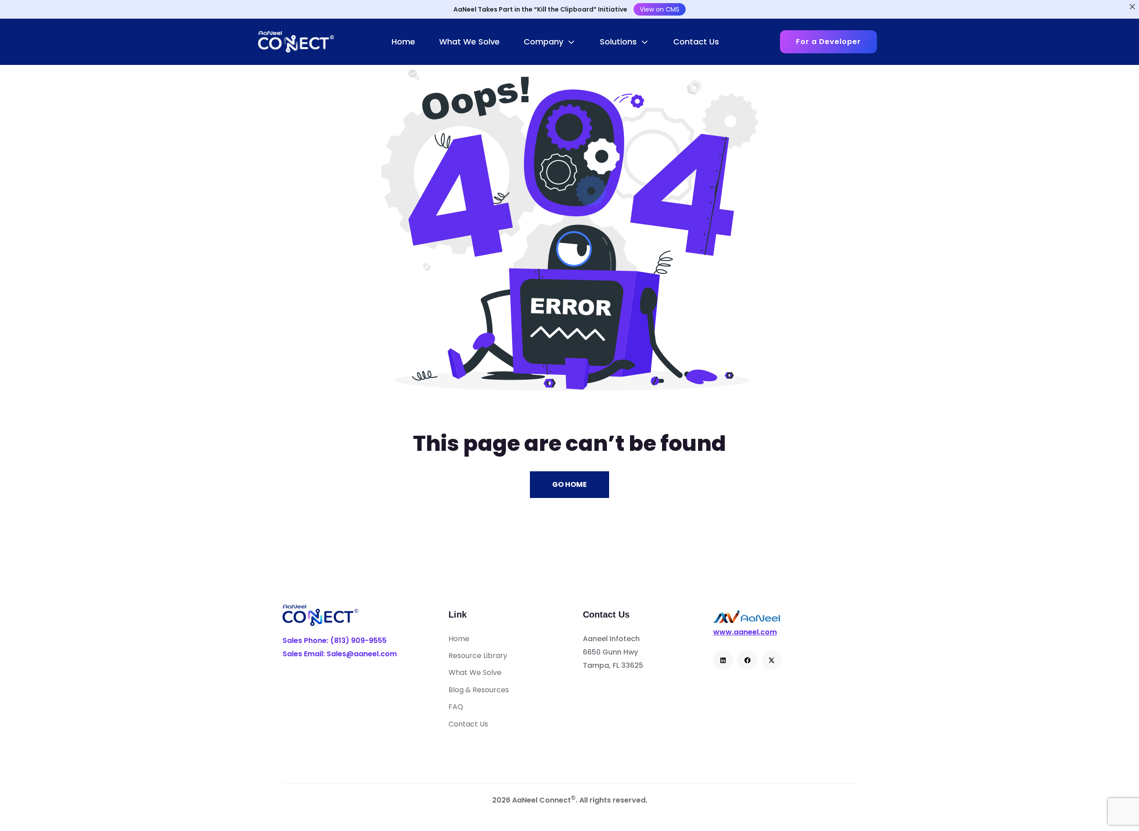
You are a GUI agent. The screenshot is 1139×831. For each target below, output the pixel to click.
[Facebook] (747, 660)
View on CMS (659, 9)
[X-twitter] (772, 660)
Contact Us (696, 41)
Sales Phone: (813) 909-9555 (335, 641)
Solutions (618, 41)
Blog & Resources (478, 690)
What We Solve (469, 41)
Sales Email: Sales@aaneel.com (340, 654)
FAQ (455, 707)
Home (403, 41)
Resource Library (477, 655)
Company (543, 41)
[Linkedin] (723, 660)
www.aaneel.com (745, 632)
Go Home (569, 484)
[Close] (1132, 6)
